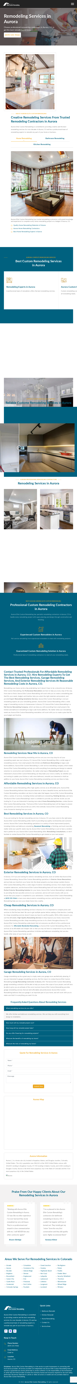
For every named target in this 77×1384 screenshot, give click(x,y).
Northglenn (61, 1265)
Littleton (43, 1281)
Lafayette (44, 1276)
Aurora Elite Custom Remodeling (35, 1382)
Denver (25, 1273)
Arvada (8, 1265)
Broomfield (10, 1276)
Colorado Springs (12, 1287)
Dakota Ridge (28, 1271)
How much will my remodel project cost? (20, 1023)
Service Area (46, 1326)
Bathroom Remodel (48, 1311)
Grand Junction (46, 1265)
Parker (60, 1268)
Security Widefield (64, 1276)
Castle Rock (10, 1281)
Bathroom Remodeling (55, 138)
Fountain (26, 1287)
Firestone (26, 1281)
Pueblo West (62, 1273)
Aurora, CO (11, 1359)
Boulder (9, 1271)
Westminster (62, 1281)
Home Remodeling (24, 138)
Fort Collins (27, 1284)
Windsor (60, 1287)
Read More (13, 523)
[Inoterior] (11, 4)
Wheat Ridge (62, 1284)
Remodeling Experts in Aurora (20, 287)
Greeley (43, 1268)
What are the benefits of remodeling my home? (22, 1038)
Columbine (27, 1265)
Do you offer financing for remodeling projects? (22, 1033)
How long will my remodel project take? (20, 1028)
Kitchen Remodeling (42, 144)
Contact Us (45, 1322)
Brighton (9, 1273)
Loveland (44, 1287)
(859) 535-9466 (12, 35)
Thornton (61, 1279)
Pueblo (60, 1271)
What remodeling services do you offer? (20, 1008)
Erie (24, 1279)
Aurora (8, 1268)
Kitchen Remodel (48, 1315)
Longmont (44, 1284)
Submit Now (38, 1086)
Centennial (10, 1284)
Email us (10, 1352)
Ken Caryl (44, 1273)
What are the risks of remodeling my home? (21, 1043)
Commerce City (28, 1268)
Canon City (10, 1279)
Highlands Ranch (46, 1271)
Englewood (27, 1276)
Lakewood (44, 1279)
